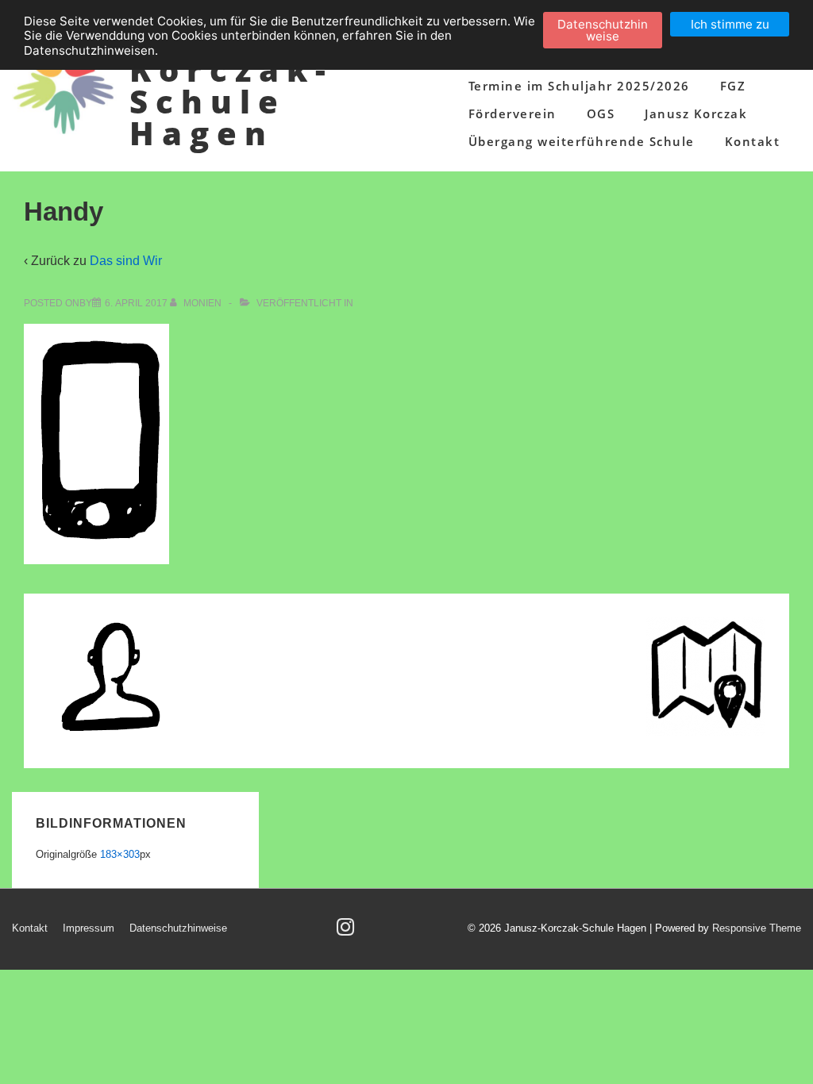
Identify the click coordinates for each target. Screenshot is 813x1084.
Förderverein (512, 113)
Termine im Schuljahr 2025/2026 (579, 86)
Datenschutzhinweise (178, 928)
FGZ (733, 86)
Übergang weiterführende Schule (581, 141)
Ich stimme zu (730, 24)
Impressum (88, 928)
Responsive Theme (756, 928)
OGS (601, 113)
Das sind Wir (126, 260)
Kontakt (752, 141)
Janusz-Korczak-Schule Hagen (231, 85)
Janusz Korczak (696, 113)
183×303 (120, 854)
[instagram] (347, 932)
